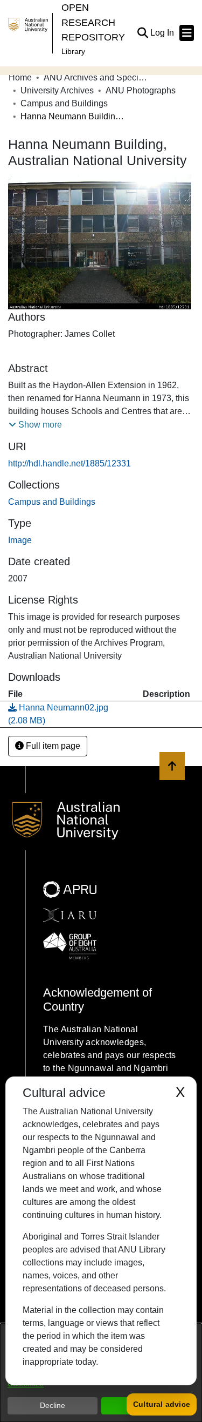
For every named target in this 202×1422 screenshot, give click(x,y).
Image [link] (20, 540)
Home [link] (20, 77)
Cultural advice (161, 1404)
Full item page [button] (52, 745)
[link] (51, 501)
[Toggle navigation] (186, 33)
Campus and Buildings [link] (64, 103)
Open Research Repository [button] (93, 22)
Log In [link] (162, 32)
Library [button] (73, 51)
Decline (52, 1405)
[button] (142, 32)
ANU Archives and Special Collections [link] (97, 77)
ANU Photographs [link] (141, 90)
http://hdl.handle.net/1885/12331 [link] (69, 463)
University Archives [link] (57, 90)
